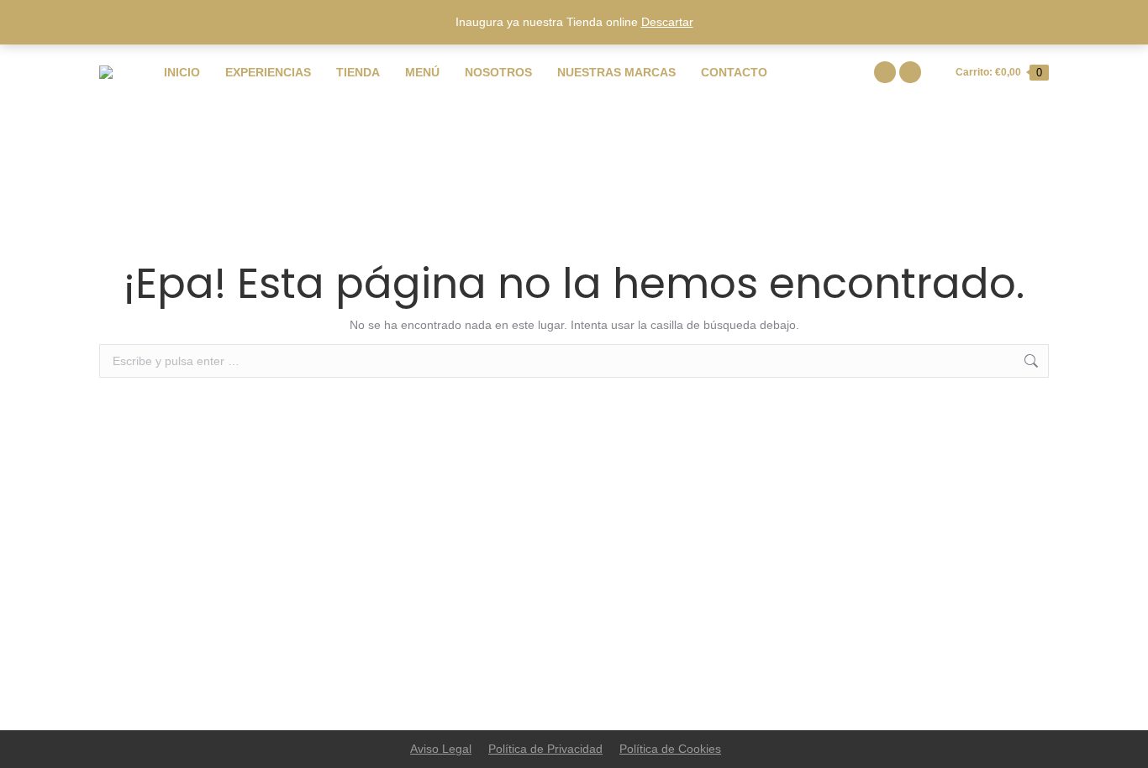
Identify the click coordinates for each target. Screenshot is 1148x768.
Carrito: (999, 72)
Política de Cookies (670, 748)
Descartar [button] (667, 22)
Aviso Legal (440, 748)
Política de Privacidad (545, 748)
